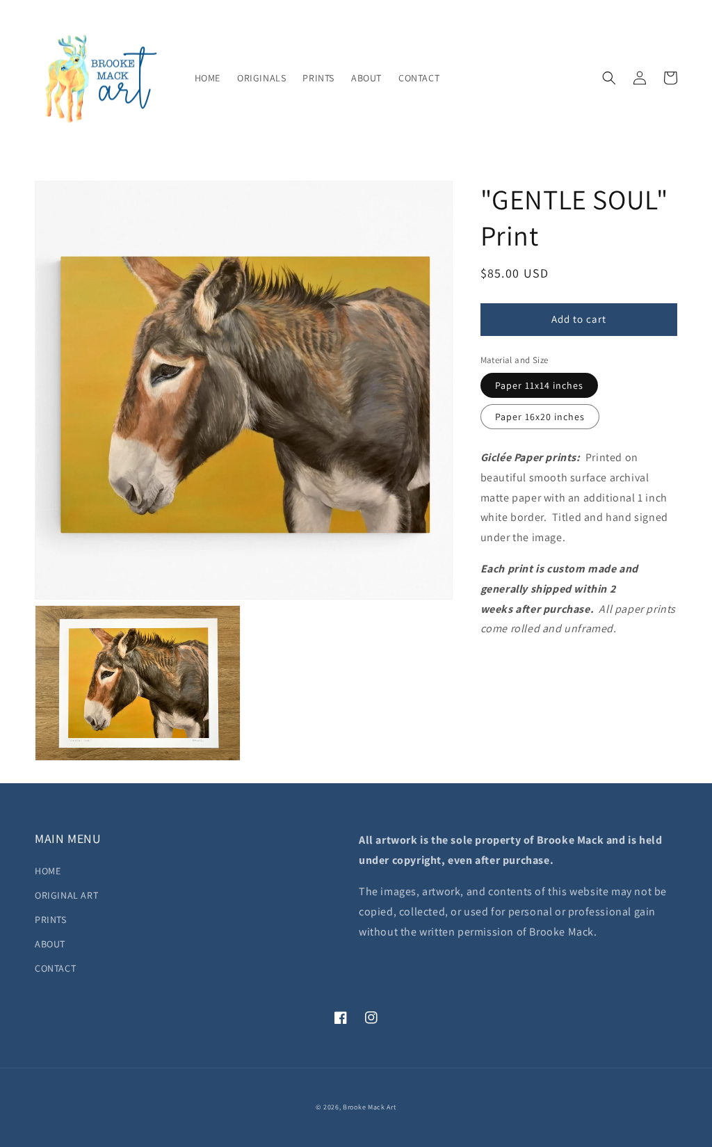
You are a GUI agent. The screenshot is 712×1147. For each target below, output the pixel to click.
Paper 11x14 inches (539, 385)
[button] (609, 78)
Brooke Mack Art (369, 1107)
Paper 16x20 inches (540, 416)
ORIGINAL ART (66, 895)
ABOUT (50, 944)
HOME (47, 871)
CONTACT (55, 968)
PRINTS (51, 919)
